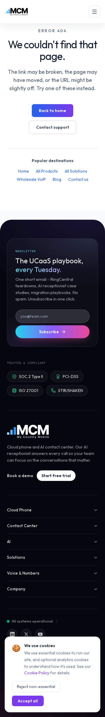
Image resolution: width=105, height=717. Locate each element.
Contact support (52, 127)
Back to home (52, 110)
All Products (47, 171)
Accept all (28, 701)
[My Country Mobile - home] (28, 431)
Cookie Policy (36, 672)
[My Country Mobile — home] (16, 12)
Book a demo (20, 475)
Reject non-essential (36, 686)
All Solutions (76, 171)
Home (23, 171)
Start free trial (56, 475)
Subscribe (49, 331)
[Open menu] (94, 12)
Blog (57, 179)
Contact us (78, 179)
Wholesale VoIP (31, 179)
